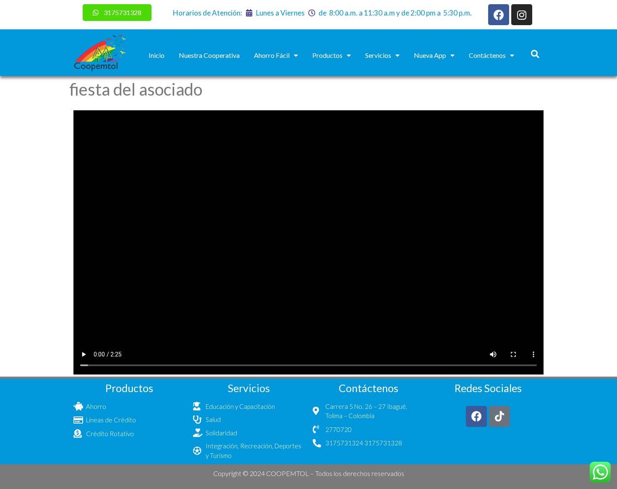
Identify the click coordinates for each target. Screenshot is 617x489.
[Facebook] (498, 14)
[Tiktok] (499, 416)
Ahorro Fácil (272, 55)
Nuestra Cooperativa (209, 55)
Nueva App (430, 55)
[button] (535, 54)
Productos (327, 55)
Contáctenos (487, 55)
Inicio (157, 55)
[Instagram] (521, 14)
